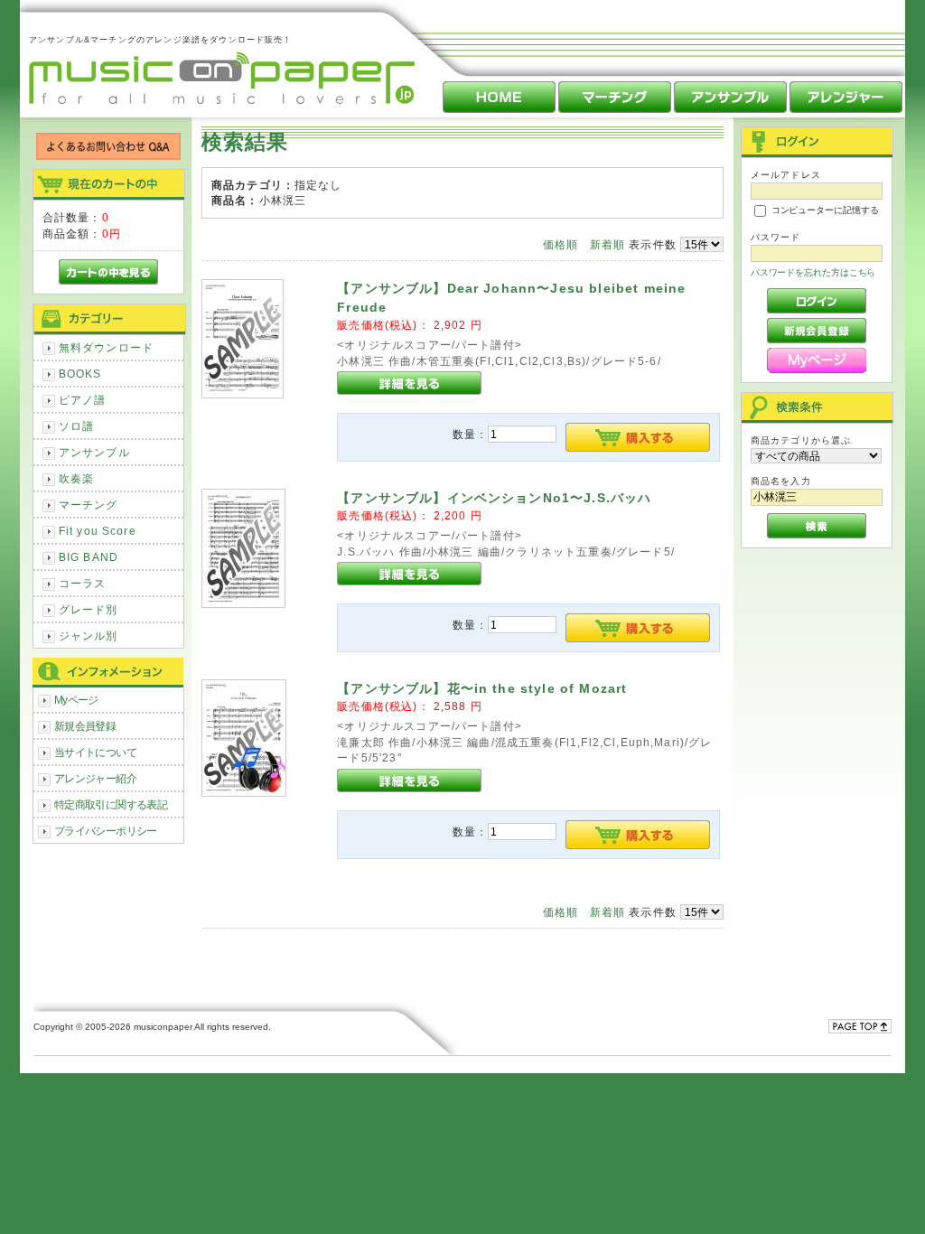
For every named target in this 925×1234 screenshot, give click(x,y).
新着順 (607, 244)
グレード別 (88, 609)
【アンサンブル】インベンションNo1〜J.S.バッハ (494, 498)
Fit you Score (97, 531)
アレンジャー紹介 (95, 778)
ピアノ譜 (83, 400)
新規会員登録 (85, 726)
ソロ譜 (76, 426)
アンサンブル (94, 452)
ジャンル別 (88, 635)
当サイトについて (95, 752)
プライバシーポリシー (105, 831)
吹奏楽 (76, 478)
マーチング (88, 504)
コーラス (83, 583)
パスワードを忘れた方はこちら (813, 272)
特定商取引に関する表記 (111, 804)
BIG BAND (88, 557)
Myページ (76, 700)
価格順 (560, 244)
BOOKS (80, 373)
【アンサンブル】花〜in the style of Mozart (482, 688)
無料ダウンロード (106, 347)
